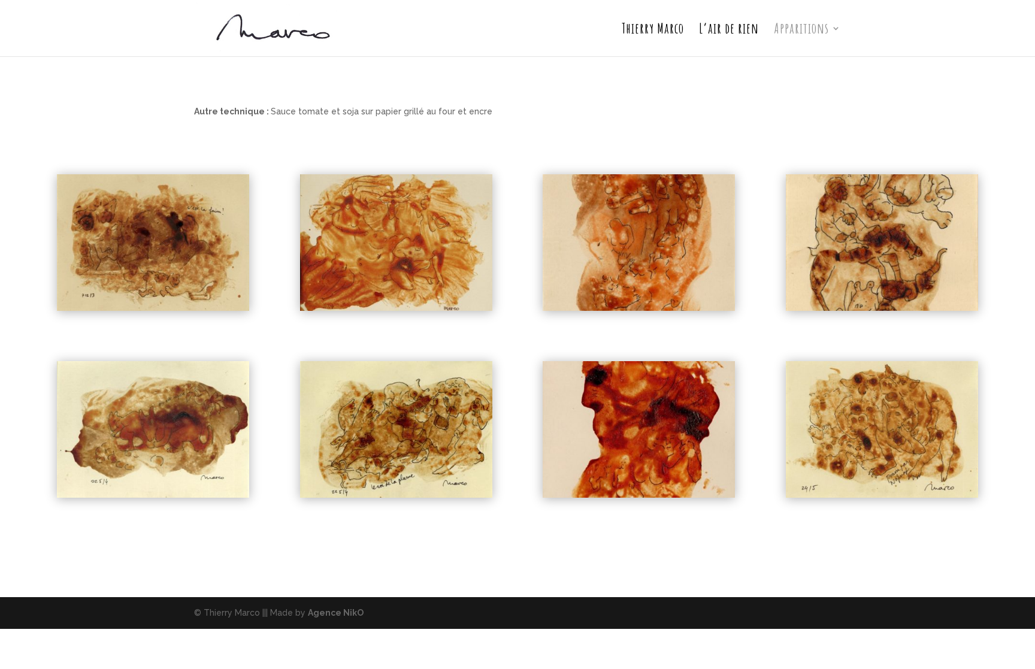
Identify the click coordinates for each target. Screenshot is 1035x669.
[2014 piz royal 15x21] (639, 495)
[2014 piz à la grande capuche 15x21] (639, 308)
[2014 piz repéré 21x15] (153, 495)
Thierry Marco (653, 30)
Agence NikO (336, 612)
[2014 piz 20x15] (396, 308)
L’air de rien (729, 30)
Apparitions (801, 30)
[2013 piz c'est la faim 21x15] (153, 308)
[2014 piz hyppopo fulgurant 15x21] (882, 308)
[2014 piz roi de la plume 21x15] (396, 495)
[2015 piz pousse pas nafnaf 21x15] (882, 495)
